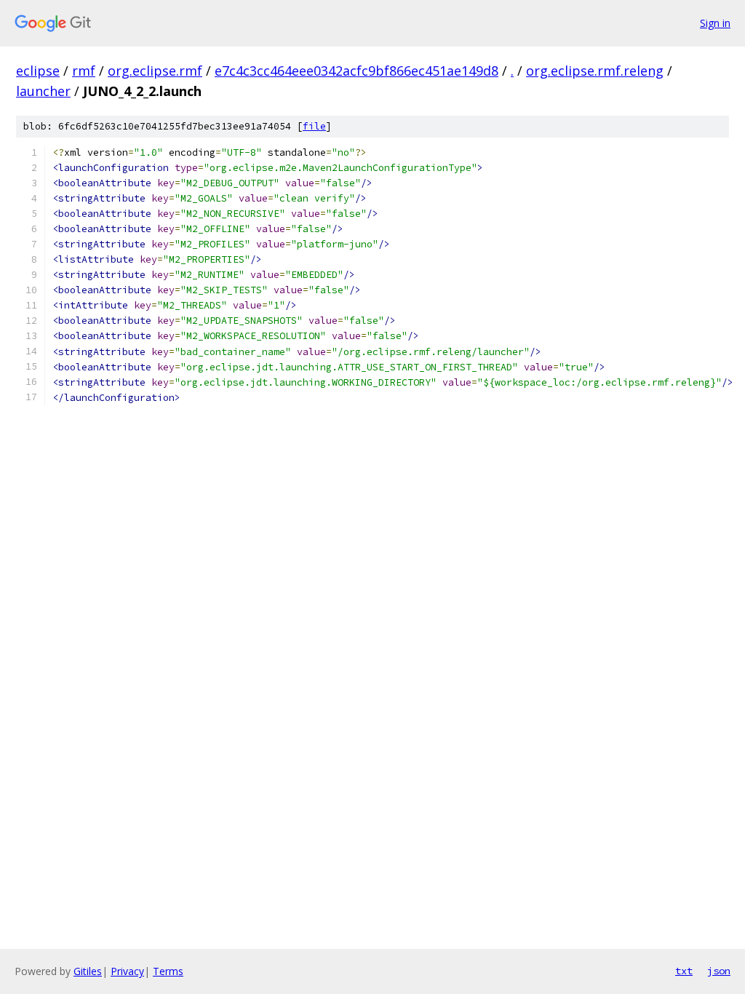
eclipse (38, 70)
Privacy (127, 971)
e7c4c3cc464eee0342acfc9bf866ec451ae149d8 (356, 70)
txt (684, 970)
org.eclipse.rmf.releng (595, 70)
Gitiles (87, 971)
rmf (83, 70)
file (314, 126)
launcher (43, 91)
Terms (168, 971)
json (718, 970)
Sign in (715, 23)
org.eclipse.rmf (155, 70)
